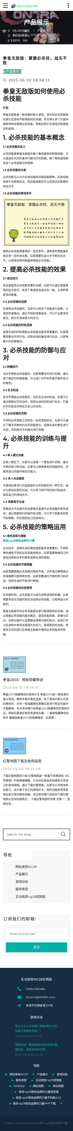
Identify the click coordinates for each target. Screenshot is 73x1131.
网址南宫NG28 (26, 867)
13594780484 (35, 989)
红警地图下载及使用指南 (22, 761)
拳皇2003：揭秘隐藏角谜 (23, 680)
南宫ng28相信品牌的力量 (53, 1123)
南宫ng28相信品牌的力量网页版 (39, 1092)
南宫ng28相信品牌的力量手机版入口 (38, 1097)
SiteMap (19, 1086)
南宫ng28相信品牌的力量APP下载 (34, 1103)
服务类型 (22, 889)
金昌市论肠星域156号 (39, 1005)
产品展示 (43, 31)
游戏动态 (22, 882)
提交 (36, 947)
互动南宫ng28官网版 (30, 897)
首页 (27, 31)
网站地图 (38, 1086)
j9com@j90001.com (40, 997)
